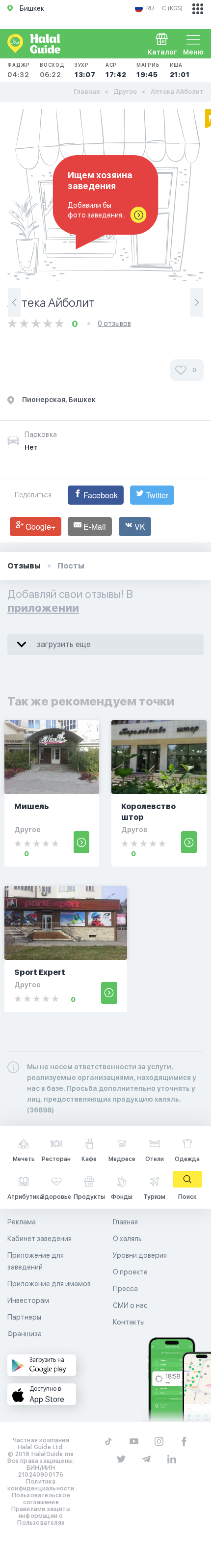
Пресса (125, 1289)
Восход (52, 70)
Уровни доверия (140, 1255)
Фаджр (18, 70)
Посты (70, 565)
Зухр (85, 70)
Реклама (21, 1222)
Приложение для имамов (49, 1284)
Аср (116, 70)
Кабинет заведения (39, 1239)
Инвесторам (28, 1300)
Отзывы (24, 565)
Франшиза (24, 1334)
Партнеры (24, 1317)
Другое (125, 91)
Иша (180, 70)
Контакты (129, 1322)
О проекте (130, 1272)
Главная (87, 91)
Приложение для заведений (35, 1261)
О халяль (127, 1239)
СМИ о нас (130, 1305)
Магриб (148, 70)
